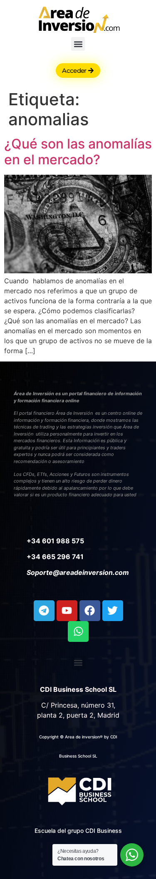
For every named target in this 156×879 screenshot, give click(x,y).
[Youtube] (67, 610)
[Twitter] (112, 610)
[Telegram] (44, 610)
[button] (78, 44)
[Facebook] (89, 610)
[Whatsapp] (78, 631)
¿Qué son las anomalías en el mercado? (78, 152)
